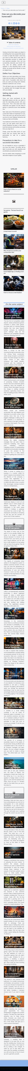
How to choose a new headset (13, 292)
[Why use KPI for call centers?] (14, 553)
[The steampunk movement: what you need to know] (14, 494)
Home (2, 8)
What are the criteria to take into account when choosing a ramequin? (14, 707)
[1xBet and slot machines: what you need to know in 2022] (14, 584)
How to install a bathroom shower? (12, 975)
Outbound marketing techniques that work (13, 435)
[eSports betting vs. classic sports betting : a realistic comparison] (14, 313)
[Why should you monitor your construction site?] (14, 241)
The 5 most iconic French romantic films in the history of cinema (14, 377)
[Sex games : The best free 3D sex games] (14, 201)
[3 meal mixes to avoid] (14, 222)
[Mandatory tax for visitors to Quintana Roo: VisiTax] (14, 763)
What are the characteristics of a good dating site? (12, 916)
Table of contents (14, 42)
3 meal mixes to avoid (10, 231)
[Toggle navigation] (3, 2)
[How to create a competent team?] (14, 732)
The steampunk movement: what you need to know (13, 499)
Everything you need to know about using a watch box (14, 407)
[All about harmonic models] (14, 852)
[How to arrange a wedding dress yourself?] (14, 1032)
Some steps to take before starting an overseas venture (12, 647)
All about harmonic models (12, 856)
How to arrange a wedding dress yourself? (12, 1036)
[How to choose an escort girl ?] (14, 792)
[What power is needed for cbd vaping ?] (14, 882)
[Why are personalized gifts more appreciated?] (14, 942)
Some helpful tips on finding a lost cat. (14, 273)
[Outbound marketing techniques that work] (14, 432)
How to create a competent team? (12, 736)
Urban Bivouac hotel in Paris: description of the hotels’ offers (14, 826)
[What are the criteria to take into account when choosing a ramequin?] (14, 703)
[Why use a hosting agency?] (14, 673)
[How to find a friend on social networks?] (14, 180)
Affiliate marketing (12, 1003)
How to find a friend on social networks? (12, 190)
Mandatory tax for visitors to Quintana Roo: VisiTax (12, 767)
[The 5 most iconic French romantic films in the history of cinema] (14, 372)
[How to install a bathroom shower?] (14, 972)
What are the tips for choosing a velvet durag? (13, 347)
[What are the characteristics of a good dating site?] (14, 911)
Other (7, 8)
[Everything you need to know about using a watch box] (14, 403)
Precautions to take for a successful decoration (13, 48)
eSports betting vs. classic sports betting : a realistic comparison (13, 318)
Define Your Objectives (14, 44)
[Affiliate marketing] (14, 1001)
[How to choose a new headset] (14, 283)
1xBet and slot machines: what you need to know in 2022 (13, 588)
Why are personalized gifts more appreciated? (14, 945)
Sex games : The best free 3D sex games (13, 211)
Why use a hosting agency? (12, 676)
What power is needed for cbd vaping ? (14, 885)
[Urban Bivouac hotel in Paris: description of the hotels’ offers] (14, 822)
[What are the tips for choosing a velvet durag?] (14, 343)
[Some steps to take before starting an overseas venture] (14, 643)
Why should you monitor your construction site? (12, 252)
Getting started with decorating (13, 46)
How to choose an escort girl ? (12, 796)
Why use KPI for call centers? (13, 556)
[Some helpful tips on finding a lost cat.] (14, 262)
